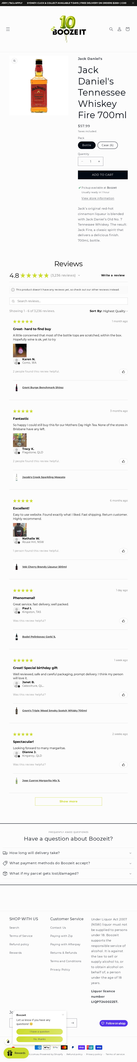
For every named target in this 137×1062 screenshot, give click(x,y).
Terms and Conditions (66, 961)
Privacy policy (94, 1054)
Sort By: (96, 311)
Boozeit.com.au (30, 1054)
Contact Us (58, 927)
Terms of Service (21, 936)
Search (14, 927)
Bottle (86, 145)
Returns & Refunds (63, 952)
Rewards (15, 952)
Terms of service (115, 1054)
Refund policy (19, 944)
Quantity (83, 154)
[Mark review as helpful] (123, 372)
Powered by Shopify (51, 1054)
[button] (8, 29)
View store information (98, 198)
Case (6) (108, 145)
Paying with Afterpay (65, 944)
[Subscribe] (72, 1022)
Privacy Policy (60, 969)
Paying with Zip (61, 936)
